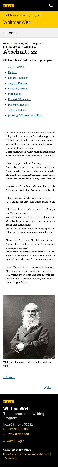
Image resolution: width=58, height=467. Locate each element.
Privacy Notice (9, 454)
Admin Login (15, 441)
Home (6, 43)
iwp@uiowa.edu (18, 434)
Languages (37, 43)
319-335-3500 (17, 429)
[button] (51, 5)
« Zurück (9, 377)
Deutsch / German (11, 47)
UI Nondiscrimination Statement (34, 454)
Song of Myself (20, 43)
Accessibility (11, 458)
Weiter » (49, 387)
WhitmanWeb (17, 22)
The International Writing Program (22, 15)
